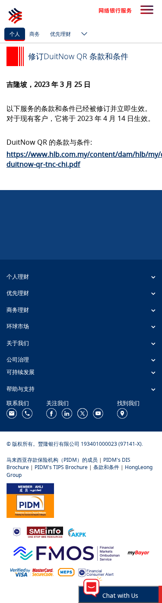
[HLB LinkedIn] (67, 412)
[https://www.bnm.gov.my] (16, 531)
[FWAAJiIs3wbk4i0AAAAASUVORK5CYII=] (27, 412)
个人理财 (17, 276)
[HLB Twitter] (82, 412)
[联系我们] (11, 412)
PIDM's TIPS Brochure (61, 467)
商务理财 (17, 310)
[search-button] (147, 10)
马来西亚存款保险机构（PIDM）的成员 (52, 459)
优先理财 (60, 34)
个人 (15, 34)
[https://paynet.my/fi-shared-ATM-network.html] (66, 572)
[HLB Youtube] (98, 412)
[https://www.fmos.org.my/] (66, 552)
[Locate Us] (122, 412)
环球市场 (17, 326)
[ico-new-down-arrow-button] (82, 34)
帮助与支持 (20, 389)
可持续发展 (20, 372)
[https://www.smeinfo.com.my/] (45, 531)
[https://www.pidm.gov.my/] (30, 499)
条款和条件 (106, 467)
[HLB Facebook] (51, 412)
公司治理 (17, 359)
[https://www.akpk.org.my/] (77, 531)
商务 (34, 34)
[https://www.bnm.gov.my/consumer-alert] (96, 572)
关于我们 (17, 343)
